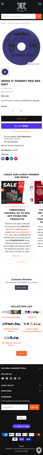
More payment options (21, 131)
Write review (21, 287)
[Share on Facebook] (3, 158)
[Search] (39, 16)
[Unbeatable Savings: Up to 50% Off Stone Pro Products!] (17, 192)
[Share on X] (7, 158)
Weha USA (7, 88)
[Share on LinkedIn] (11, 158)
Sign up (34, 407)
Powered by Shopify (21, 451)
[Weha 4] (5, 72)
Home (3, 23)
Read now (16, 256)
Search (21, 446)
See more (20, 262)
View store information (11, 141)
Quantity (4, 106)
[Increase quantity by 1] (21, 111)
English (20, 418)
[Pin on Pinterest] (16, 158)
